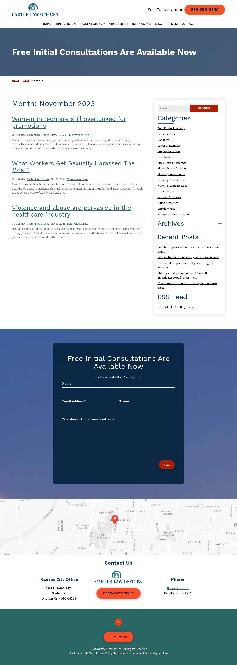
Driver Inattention (169, 145)
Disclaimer (75, 653)
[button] (234, 641)
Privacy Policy (104, 653)
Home (47, 24)
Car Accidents (166, 134)
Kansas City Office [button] (118, 593)
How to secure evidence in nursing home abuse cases (187, 285)
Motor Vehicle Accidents (173, 168)
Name (66, 383)
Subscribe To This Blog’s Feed (176, 307)
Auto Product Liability (171, 128)
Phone (124, 401)
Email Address (74, 401)
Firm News (164, 157)
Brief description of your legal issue (88, 419)
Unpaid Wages (166, 208)
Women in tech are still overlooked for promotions (69, 122)
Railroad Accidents (169, 197)
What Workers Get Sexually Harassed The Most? (73, 167)
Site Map (89, 653)
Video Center (118, 24)
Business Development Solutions (134, 653)
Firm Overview (65, 24)
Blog (158, 24)
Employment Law (78, 134)
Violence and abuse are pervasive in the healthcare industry (71, 211)
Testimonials (141, 24)
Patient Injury (166, 191)
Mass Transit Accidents (172, 163)
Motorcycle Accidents (171, 174)
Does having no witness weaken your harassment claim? (188, 249)
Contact (188, 24)
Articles (171, 24)
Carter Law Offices (38, 134)
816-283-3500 (205, 9)
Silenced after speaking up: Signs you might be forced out (186, 265)
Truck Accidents (168, 203)
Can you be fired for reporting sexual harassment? (188, 257)
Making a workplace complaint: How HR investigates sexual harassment (183, 275)
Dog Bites (163, 140)
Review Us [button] (118, 637)
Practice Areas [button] (91, 24)
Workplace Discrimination (174, 214)
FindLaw (163, 653)
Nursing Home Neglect (172, 185)
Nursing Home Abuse (171, 180)
